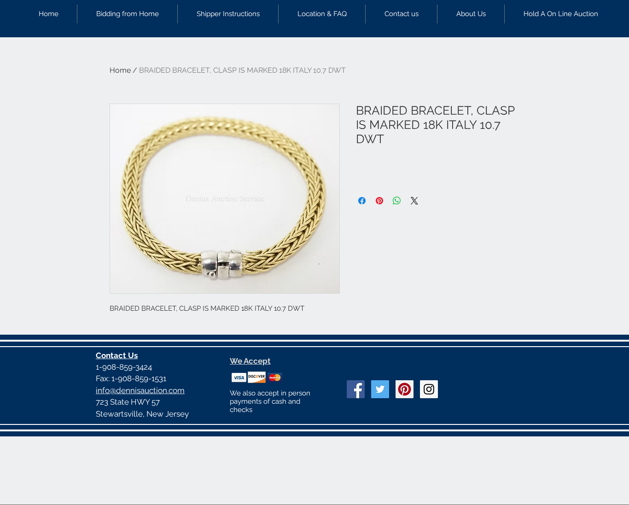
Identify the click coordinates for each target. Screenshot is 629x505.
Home (120, 70)
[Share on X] (414, 200)
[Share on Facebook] (361, 200)
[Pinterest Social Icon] (405, 389)
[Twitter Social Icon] (380, 389)
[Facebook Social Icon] (356, 389)
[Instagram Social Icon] (429, 389)
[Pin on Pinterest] (379, 200)
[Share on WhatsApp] (396, 200)
